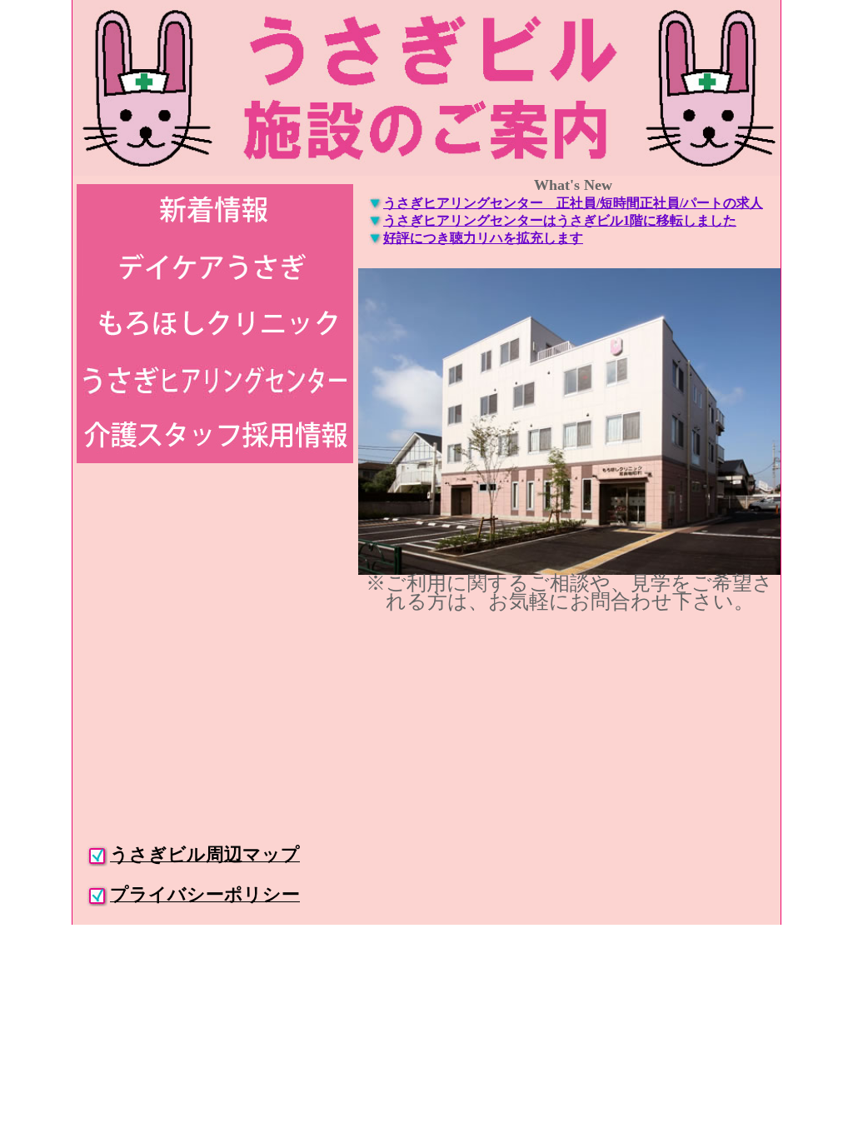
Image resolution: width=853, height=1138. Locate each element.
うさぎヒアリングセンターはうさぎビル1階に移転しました (559, 220)
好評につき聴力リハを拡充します (483, 238)
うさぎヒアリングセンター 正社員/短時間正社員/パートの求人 (573, 203)
